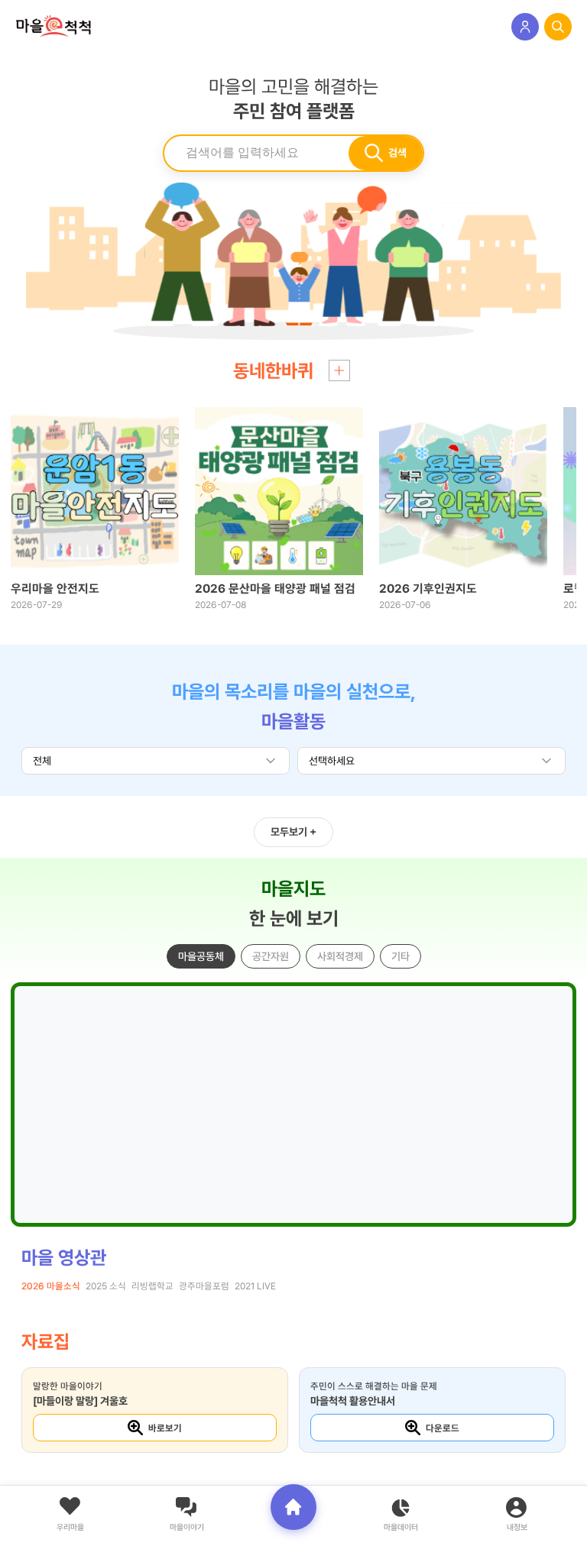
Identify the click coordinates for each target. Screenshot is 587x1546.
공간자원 (270, 956)
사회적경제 (340, 956)
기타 (400, 956)
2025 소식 (106, 1286)
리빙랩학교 (152, 1286)
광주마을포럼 (204, 1286)
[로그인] (525, 26)
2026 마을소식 (50, 1286)
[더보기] (339, 370)
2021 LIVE (255, 1286)
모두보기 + (293, 832)
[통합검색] (558, 26)
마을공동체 (201, 956)
